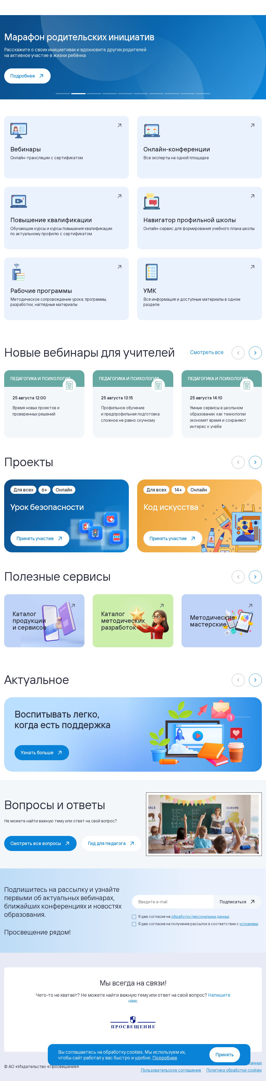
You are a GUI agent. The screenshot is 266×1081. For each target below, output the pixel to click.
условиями (249, 924)
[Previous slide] (238, 352)
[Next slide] (255, 352)
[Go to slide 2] (78, 93)
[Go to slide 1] (63, 93)
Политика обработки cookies (234, 1070)
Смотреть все (206, 352)
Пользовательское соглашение (171, 1070)
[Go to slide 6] (141, 93)
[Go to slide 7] (156, 93)
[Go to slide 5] (125, 93)
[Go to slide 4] (109, 93)
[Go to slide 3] (94, 93)
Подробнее (164, 1057)
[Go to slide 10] (203, 93)
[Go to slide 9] (187, 93)
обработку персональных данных (200, 916)
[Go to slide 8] (172, 93)
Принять (225, 1055)
